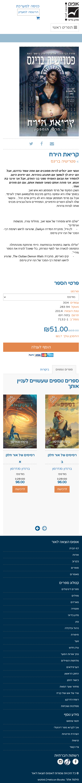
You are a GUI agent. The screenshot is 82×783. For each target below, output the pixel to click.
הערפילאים (72, 667)
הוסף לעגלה (41, 347)
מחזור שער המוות (69, 686)
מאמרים (74, 574)
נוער (76, 641)
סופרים (75, 567)
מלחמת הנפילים (70, 660)
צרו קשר (74, 746)
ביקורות (44, 369)
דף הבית (74, 548)
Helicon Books (56, 779)
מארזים (75, 602)
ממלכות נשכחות (70, 706)
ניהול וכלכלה (72, 628)
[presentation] (44, 528)
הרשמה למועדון (28, 12)
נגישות (75, 740)
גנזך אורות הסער (70, 654)
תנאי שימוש (72, 721)
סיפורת (75, 634)
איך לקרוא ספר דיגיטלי (66, 727)
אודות (76, 554)
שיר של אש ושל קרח (68, 693)
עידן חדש (74, 647)
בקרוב (75, 561)
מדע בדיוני (73, 615)
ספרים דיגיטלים (70, 589)
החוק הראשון (72, 673)
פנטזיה (75, 608)
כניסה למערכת (28, 6)
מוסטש (41, 779)
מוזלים (75, 595)
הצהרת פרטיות (70, 734)
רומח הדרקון (72, 699)
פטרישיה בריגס (63, 161)
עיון (77, 621)
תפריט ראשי (65, 28)
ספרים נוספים (64, 369)
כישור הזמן (73, 680)
